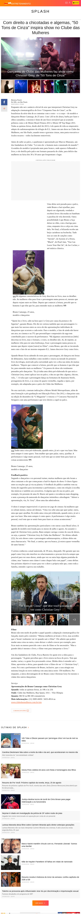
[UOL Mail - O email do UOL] (66, 2)
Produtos (5, 9)
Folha (63, 9)
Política (38, 9)
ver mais (39, 903)
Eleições (21, 9)
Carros (46, 9)
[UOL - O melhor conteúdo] (7, 3)
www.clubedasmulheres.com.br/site (26, 702)
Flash (13, 9)
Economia (55, 9)
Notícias (29, 9)
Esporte (71, 9)
